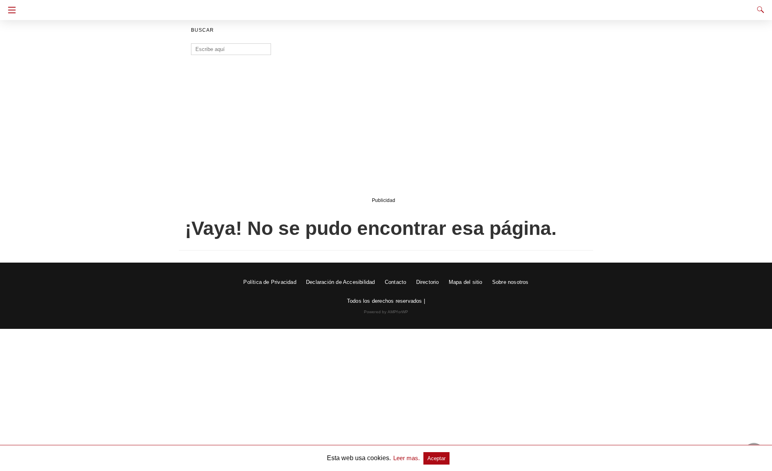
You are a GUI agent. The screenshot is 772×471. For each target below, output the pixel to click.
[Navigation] (10, 10)
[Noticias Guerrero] (386, 7)
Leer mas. (407, 458)
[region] (384, 131)
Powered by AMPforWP (386, 312)
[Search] (758, 9)
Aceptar (436, 458)
